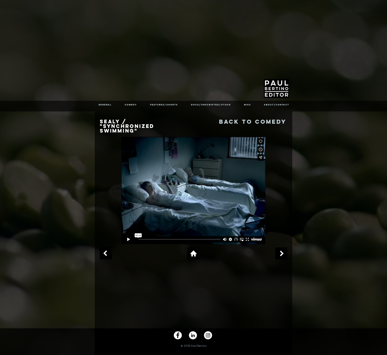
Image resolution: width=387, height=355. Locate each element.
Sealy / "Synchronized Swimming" (127, 126)
